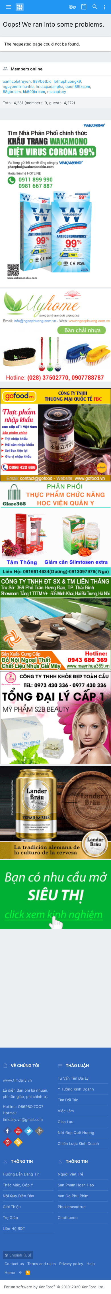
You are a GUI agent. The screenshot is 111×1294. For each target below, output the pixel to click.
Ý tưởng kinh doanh (76, 1089)
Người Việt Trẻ (70, 1174)
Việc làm (66, 1111)
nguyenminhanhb (18, 86)
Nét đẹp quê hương (76, 1132)
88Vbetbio (42, 81)
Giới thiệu (12, 1206)
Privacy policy (71, 1263)
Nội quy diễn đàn (18, 1196)
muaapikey (56, 91)
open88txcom (77, 86)
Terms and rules (41, 1263)
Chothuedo (68, 1217)
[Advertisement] (55, 986)
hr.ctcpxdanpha (49, 86)
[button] (8, 7)
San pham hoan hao (76, 1185)
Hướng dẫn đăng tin (21, 1174)
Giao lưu (65, 1121)
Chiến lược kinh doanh (78, 1143)
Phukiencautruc (71, 1206)
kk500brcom (34, 91)
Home (10, 1272)
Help (91, 1263)
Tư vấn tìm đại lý (73, 1078)
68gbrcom (12, 91)
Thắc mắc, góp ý (18, 1185)
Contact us (14, 1263)
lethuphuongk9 (67, 81)
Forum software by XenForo (54, 1287)
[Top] (20, 1272)
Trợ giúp (10, 1217)
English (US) (19, 1255)
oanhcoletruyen (17, 81)
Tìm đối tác (68, 1100)
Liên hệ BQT (14, 1228)
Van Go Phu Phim (73, 1196)
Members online (26, 68)
